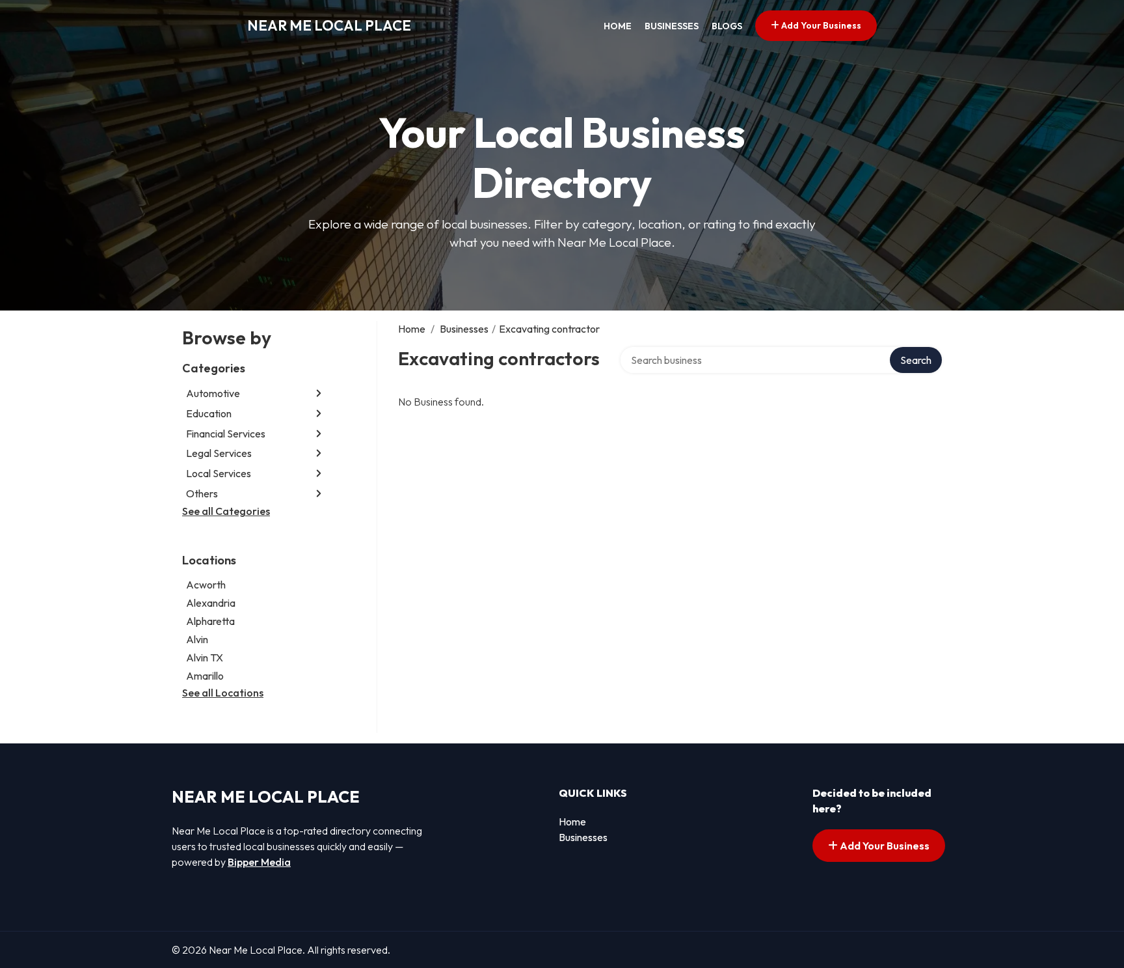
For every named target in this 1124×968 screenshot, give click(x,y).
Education (209, 413)
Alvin (197, 639)
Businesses (672, 26)
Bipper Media (259, 861)
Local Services (218, 473)
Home (618, 26)
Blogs (727, 26)
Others (202, 493)
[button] (319, 393)
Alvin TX (204, 657)
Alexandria (210, 602)
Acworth (206, 584)
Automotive (213, 393)
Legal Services (219, 453)
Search (915, 359)
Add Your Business (820, 25)
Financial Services (225, 433)
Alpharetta (210, 621)
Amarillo (205, 675)
